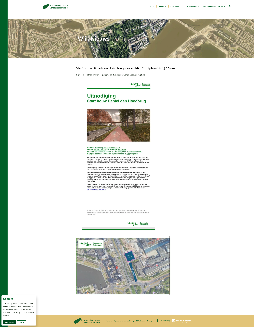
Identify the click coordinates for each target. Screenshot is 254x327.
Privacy (149, 321)
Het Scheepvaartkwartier (213, 6)
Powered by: (166, 320)
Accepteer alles (10, 322)
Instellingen (21, 322)
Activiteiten (175, 6)
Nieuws (161, 6)
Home (152, 6)
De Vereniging (191, 6)
